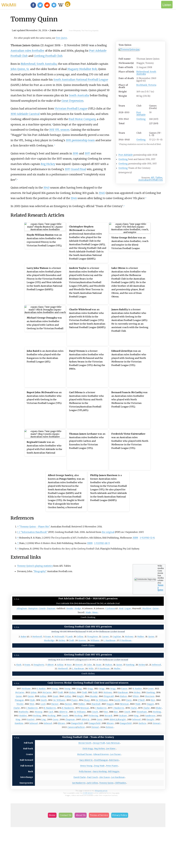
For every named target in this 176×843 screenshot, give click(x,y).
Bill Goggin (113, 771)
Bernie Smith (85, 743)
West (32, 704)
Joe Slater (111, 748)
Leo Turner (115, 754)
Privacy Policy (119, 815)
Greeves (82, 640)
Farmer (55, 704)
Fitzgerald (109, 696)
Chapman (70, 719)
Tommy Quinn (106, 783)
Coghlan (117, 636)
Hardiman (123, 692)
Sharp (87, 700)
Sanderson (150, 715)
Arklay (60, 665)
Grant (98, 665)
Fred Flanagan (101, 760)
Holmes (109, 727)
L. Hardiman (109, 640)
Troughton (92, 636)
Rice (153, 700)
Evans (48, 636)
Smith (44, 700)
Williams (94, 640)
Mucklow (146, 608)
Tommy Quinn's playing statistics (35, 565)
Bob (94, 69)
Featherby (23, 712)
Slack (18, 665)
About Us (81, 815)
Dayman (51, 608)
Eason (124, 688)
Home (52, 815)
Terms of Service (99, 815)
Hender (69, 608)
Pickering (93, 715)
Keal (121, 608)
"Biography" (39, 571)
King (136, 715)
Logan (128, 608)
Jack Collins (92, 783)
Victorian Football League (71, 108)
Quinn (156, 608)
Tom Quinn (61, 38)
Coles (89, 665)
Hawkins (19, 723)
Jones (151, 688)
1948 (74, 198)
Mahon (108, 665)
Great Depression (72, 100)
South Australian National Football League (80, 79)
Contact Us (65, 815)
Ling (43, 719)
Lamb (70, 636)
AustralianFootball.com (150, 180)
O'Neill (141, 700)
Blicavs (61, 723)
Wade (88, 612)
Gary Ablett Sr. (86, 760)
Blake (159, 708)
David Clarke (80, 777)
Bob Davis (114, 760)
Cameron (72, 727)
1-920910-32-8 (147, 537)
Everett (79, 665)
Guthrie (142, 723)
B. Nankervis (50, 708)
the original (108, 532)
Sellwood (156, 665)
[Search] (67, 4)
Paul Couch (92, 777)
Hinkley (23, 715)
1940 (46, 187)
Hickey (62, 640)
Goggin (110, 704)
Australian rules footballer (27, 50)
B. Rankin (137, 688)
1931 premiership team (80, 140)
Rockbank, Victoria (146, 85)
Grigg (79, 688)
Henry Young (86, 766)
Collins (80, 636)
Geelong (141, 119)
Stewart (156, 723)
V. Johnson (110, 608)
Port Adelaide (141, 113)
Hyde (32, 700)
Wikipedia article (101, 790)
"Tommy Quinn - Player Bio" (34, 526)
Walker (140, 636)
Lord (43, 704)
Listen (167, 4)
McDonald (59, 636)
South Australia (79, 95)
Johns (33, 692)
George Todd (99, 743)
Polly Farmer (85, 771)
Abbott (50, 665)
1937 (87, 153)
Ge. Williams (59, 700)
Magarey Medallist (79, 69)
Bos (106, 712)
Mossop (38, 712)
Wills (91, 668)
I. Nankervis (32, 708)
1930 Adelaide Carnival (25, 114)
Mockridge (49, 640)
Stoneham (142, 712)
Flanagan (19, 700)
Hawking (130, 665)
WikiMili (8, 4)
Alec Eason (104, 777)
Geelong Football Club (48, 55)
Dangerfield (77, 723)
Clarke (16, 708)
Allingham (22, 608)
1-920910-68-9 (102, 543)
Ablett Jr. (86, 719)
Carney (105, 636)
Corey (55, 719)
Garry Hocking (100, 771)
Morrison (149, 696)
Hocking (157, 712)
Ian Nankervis (79, 783)
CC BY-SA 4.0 (88, 793)
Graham (123, 715)
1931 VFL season (59, 129)
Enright (122, 719)
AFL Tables (156, 177)
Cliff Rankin (120, 783)
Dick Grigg (88, 748)
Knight (80, 696)
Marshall (96, 704)
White (136, 696)
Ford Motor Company (82, 119)
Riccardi (108, 715)
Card (51, 712)
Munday (94, 696)
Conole (42, 608)
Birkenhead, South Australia (146, 72)
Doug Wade (99, 766)
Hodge (78, 608)
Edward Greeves (101, 754)
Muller (117, 668)
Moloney (129, 636)
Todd (71, 640)
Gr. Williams (80, 712)
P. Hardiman (125, 640)
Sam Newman (113, 743)
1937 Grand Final (75, 169)
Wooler (20, 704)
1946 (102, 193)
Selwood (136, 719)
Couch (95, 712)
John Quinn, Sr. (20, 69)
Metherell (37, 636)
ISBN (135, 537)
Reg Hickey (48, 164)
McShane (26, 688)
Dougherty (39, 665)
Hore (69, 665)
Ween (94, 612)
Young (55, 688)
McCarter (19, 692)
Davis (129, 700)
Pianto (74, 700)
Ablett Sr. (63, 712)
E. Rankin (41, 688)
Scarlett (31, 719)
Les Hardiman (118, 777)
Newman (124, 704)
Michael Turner (84, 754)
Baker (24, 636)
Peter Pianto (112, 766)
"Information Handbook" (34, 532)
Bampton (33, 608)
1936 (75, 153)
